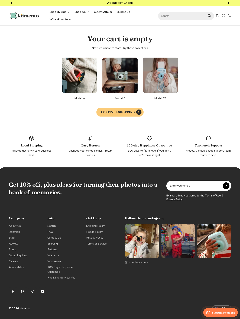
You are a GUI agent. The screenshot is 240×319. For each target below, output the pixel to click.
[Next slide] (228, 3)
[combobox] (186, 15)
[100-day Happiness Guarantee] (149, 146)
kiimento (25, 308)
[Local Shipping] (31, 146)
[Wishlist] (223, 15)
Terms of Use (213, 195)
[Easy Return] (90, 146)
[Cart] (230, 15)
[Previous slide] (11, 3)
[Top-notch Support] (208, 146)
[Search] (209, 15)
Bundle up (123, 12)
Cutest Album (103, 12)
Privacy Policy (174, 199)
